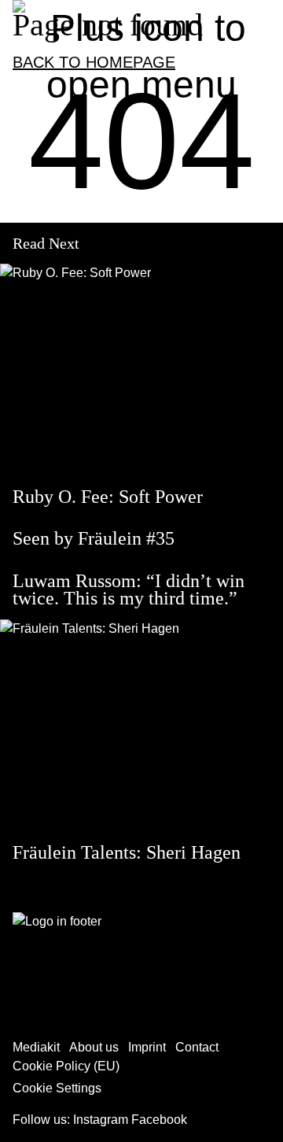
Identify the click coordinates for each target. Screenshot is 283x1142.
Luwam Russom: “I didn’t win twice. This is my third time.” (128, 589)
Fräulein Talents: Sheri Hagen (127, 852)
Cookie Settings (57, 1088)
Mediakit (36, 1047)
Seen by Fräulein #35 (94, 538)
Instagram (100, 1119)
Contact (197, 1047)
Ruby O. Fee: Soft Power (108, 496)
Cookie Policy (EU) (66, 1066)
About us (94, 1047)
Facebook (159, 1119)
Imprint (147, 1047)
